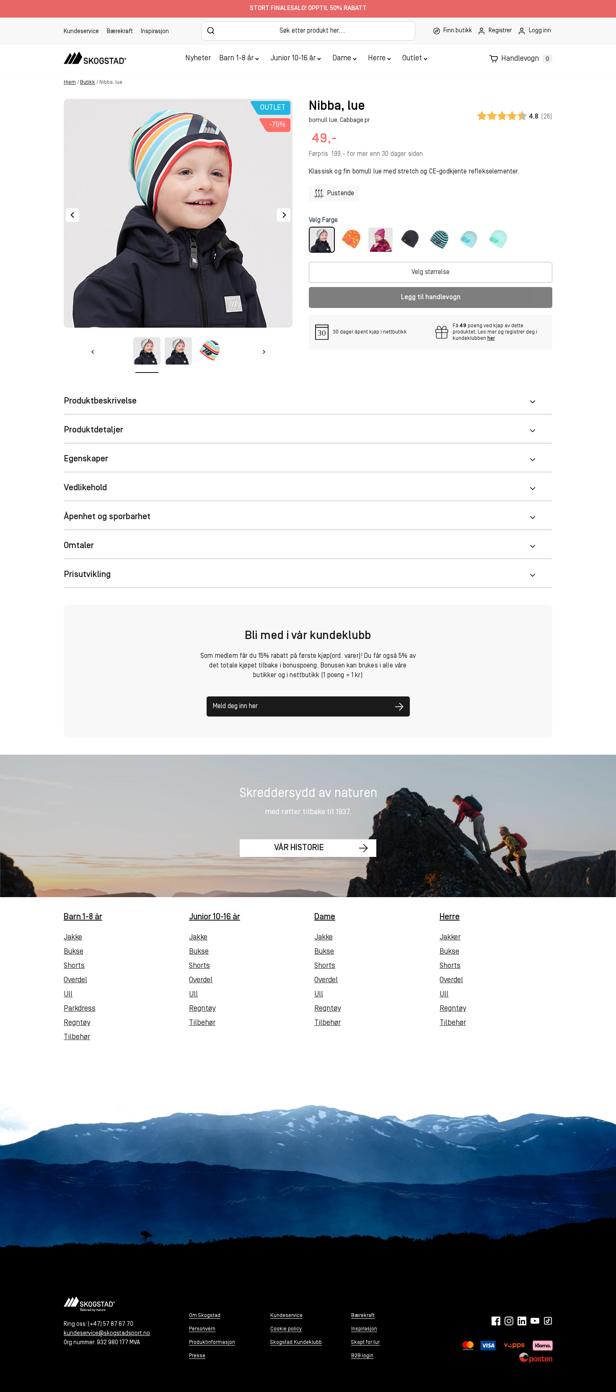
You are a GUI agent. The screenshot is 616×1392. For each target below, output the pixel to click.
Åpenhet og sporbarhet (107, 516)
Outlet (412, 58)
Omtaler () (514, 116)
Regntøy (77, 1023)
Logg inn (540, 31)
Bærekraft (120, 31)
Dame (341, 58)
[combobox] (308, 31)
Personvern (202, 1329)
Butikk (87, 82)
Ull (68, 995)
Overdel (75, 980)
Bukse (73, 952)
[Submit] (211, 30)
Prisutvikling (87, 574)
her (491, 338)
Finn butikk (457, 31)
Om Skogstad (204, 1315)
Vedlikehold (85, 488)
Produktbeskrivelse (100, 401)
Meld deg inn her (235, 706)
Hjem (70, 82)
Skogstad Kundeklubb (296, 1342)
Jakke (73, 938)
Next (283, 215)
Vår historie (299, 848)
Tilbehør (77, 1037)
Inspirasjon (155, 31)
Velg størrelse (431, 272)
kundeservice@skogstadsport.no (107, 1333)
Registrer (500, 31)
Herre (377, 58)
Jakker (450, 938)
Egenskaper (86, 459)
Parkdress (80, 1009)
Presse (197, 1355)
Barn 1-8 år (236, 58)
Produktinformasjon (212, 1342)
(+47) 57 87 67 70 (110, 1324)
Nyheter (198, 58)
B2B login (362, 1355)
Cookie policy (286, 1329)
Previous (72, 215)
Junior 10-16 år (293, 58)
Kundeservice (81, 31)
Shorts (74, 966)
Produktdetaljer (93, 430)
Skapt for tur (365, 1342)
